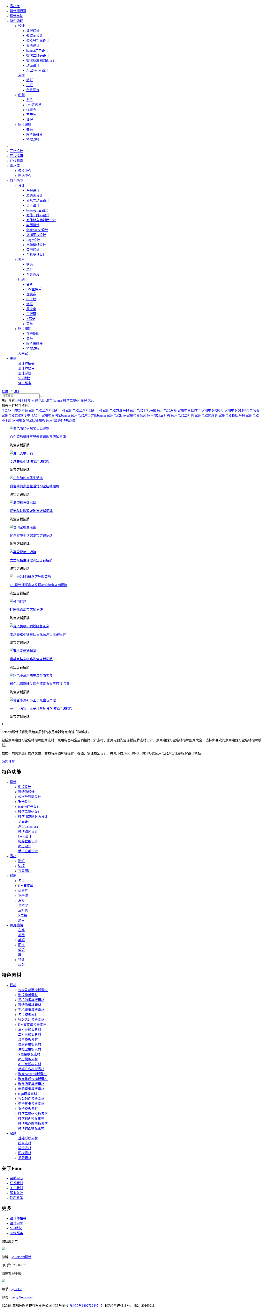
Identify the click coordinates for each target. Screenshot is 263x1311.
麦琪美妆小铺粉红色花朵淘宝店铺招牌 (38, 634)
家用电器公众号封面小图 (84, 410)
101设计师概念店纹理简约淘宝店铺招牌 (38, 585)
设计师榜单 (26, 368)
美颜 (29, 129)
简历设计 (32, 249)
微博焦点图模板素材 (33, 1123)
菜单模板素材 (28, 1039)
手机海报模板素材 (31, 1000)
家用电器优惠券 (207, 415)
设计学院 (16, 16)
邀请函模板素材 (29, 1005)
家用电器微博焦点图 (61, 420)
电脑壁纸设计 (36, 245)
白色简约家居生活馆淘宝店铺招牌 (34, 486)
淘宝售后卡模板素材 (33, 1079)
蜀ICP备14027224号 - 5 (86, 1305)
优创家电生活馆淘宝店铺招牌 (31, 535)
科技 (27, 400)
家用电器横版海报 (232, 415)
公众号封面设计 (37, 40)
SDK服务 (24, 383)
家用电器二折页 (183, 415)
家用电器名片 (137, 415)
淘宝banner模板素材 (32, 1074)
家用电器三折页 (159, 415)
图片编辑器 (34, 134)
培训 (19, 400)
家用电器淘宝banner (56, 415)
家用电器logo (117, 415)
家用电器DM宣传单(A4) (241, 410)
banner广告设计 (37, 50)
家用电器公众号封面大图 (47, 410)
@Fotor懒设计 (21, 1257)
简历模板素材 (28, 1059)
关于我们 (16, 1188)
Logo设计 (33, 240)
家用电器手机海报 (143, 410)
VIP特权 (24, 378)
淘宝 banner (54, 400)
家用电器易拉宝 (189, 410)
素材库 (15, 6)
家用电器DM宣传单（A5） (22, 415)
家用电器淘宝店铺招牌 (29, 420)
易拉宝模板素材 (29, 1049)
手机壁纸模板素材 (31, 1010)
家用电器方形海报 (116, 410)
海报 (29, 119)
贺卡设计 (32, 45)
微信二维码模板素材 (33, 1113)
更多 (13, 358)
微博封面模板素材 (31, 1128)
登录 (5, 391)
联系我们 (16, 1183)
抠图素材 (24, 1158)
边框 (29, 85)
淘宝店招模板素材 (31, 1084)
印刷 (21, 95)
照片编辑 (24, 124)
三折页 (31, 314)
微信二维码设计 (37, 55)
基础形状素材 (28, 1138)
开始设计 (16, 151)
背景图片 (32, 90)
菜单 (29, 324)
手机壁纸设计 (36, 254)
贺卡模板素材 (28, 1108)
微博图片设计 (36, 235)
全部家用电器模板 (15, 410)
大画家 (23, 353)
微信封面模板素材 (31, 1118)
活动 (42, 400)
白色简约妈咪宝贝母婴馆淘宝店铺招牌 (38, 437)
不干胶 (31, 114)
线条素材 (24, 1143)
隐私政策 (16, 1198)
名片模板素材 (28, 1014)
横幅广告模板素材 (31, 1069)
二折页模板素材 (29, 1034)
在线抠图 (32, 333)
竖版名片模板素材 (31, 1019)
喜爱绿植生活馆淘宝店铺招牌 (31, 560)
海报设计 (32, 31)
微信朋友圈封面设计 (41, 60)
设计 (21, 26)
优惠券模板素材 (29, 1044)
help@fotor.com (22, 1297)
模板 (13, 985)
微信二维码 (71, 400)
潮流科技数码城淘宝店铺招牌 (31, 511)
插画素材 (24, 1148)
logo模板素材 (27, 1094)
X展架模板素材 (29, 1054)
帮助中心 (16, 1178)
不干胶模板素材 (29, 1064)
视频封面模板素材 (31, 1098)
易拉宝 (31, 309)
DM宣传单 (34, 105)
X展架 (30, 319)
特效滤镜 (32, 139)
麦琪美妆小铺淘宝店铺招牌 (29, 461)
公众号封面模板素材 (33, 990)
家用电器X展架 (212, 410)
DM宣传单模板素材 (32, 1024)
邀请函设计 (34, 35)
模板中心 (24, 170)
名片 (29, 100)
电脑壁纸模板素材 (31, 1089)
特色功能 (16, 21)
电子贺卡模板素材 (31, 1103)
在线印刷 (16, 161)
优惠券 (31, 110)
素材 (21, 75)
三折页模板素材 (29, 1029)
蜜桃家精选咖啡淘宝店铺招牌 (31, 659)
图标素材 (24, 1153)
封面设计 (32, 65)
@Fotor (17, 1289)
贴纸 (29, 80)
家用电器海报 (167, 410)
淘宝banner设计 (37, 70)
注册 (17, 391)
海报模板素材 (28, 995)
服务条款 (16, 1193)
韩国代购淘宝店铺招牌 (26, 609)
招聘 (34, 400)
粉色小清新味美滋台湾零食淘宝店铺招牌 (39, 684)
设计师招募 (18, 11)
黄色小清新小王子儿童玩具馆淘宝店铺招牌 (41, 708)
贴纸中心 (24, 175)
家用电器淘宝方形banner (89, 415)
